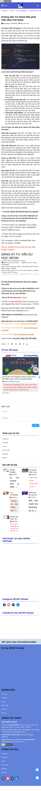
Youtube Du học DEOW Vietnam (18, 613)
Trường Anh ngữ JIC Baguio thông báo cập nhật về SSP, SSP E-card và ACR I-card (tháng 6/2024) (19, 378)
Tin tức (12, 10)
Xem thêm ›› (6, 393)
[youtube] (9, 604)
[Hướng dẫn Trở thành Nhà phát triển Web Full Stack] (6, 1)
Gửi (36, 425)
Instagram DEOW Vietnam (15, 599)
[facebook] (4, 604)
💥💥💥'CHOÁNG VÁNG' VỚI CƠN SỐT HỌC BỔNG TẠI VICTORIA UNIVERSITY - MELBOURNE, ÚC (14, 494)
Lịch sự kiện (6, 450)
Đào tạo (4, 457)
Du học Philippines (21, 10)
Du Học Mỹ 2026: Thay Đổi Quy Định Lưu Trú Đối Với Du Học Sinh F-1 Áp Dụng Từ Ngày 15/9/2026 (33, 471)
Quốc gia (5, 454)
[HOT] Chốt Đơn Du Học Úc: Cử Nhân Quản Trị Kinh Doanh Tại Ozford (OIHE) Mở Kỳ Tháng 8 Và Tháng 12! (33, 494)
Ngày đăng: (6, 23)
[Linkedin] (16, 344)
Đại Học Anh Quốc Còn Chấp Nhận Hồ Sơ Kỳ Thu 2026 (14, 518)
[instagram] (13, 604)
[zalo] (18, 604)
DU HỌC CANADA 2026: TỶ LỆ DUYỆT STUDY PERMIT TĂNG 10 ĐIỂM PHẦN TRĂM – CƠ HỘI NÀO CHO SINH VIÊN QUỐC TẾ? (14, 471)
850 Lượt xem (24, 23)
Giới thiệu (5, 442)
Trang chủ (4, 10)
